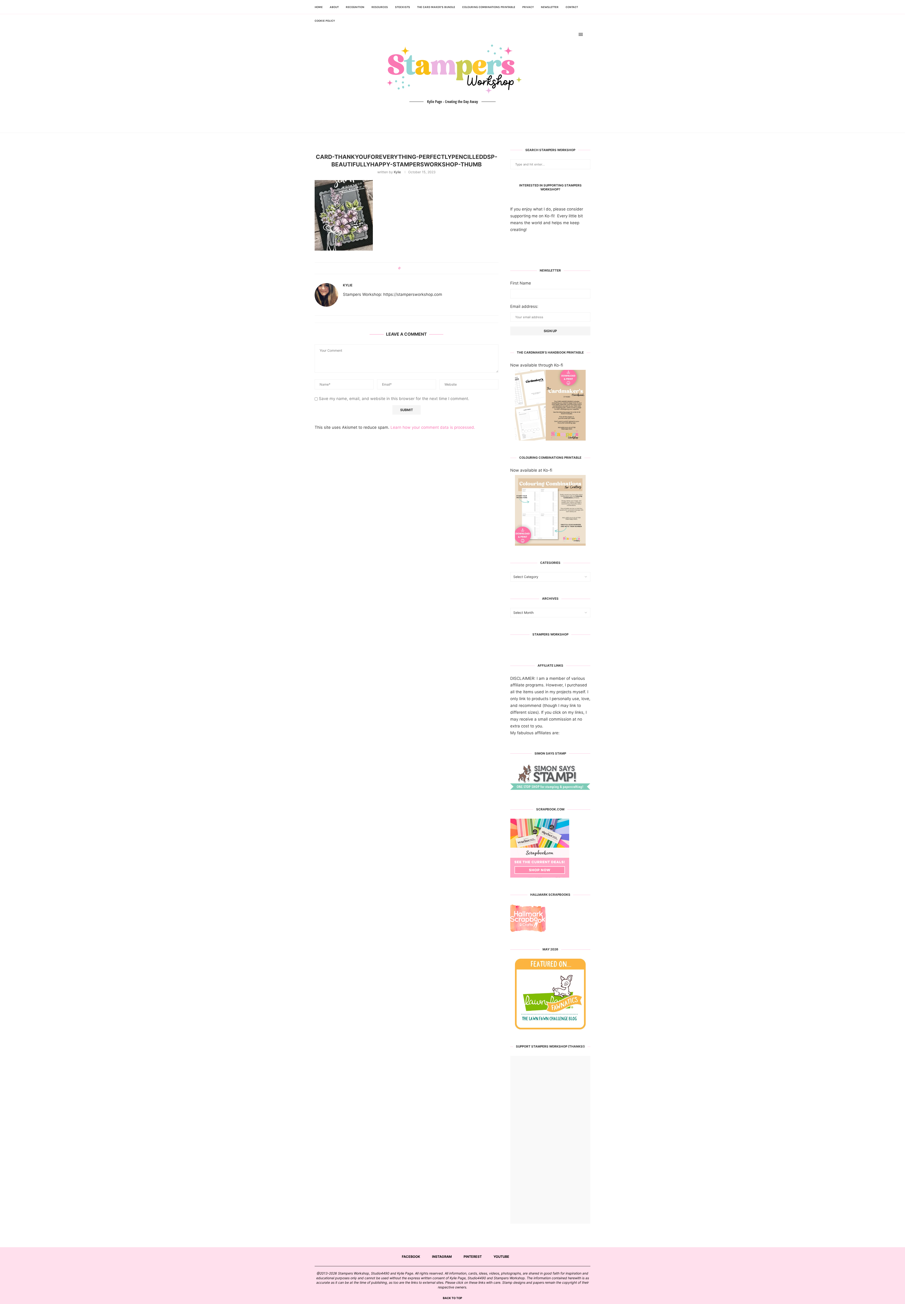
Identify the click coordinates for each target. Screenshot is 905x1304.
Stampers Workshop (550, 634)
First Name (520, 283)
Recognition (355, 7)
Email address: (524, 306)
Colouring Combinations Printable (488, 7)
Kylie (397, 172)
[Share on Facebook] (405, 268)
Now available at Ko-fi (531, 470)
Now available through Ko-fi (536, 365)
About (334, 7)
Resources (379, 7)
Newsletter (550, 7)
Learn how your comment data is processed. (433, 427)
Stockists (402, 7)
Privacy (528, 7)
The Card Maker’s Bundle (436, 7)
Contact (572, 7)
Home (319, 7)
